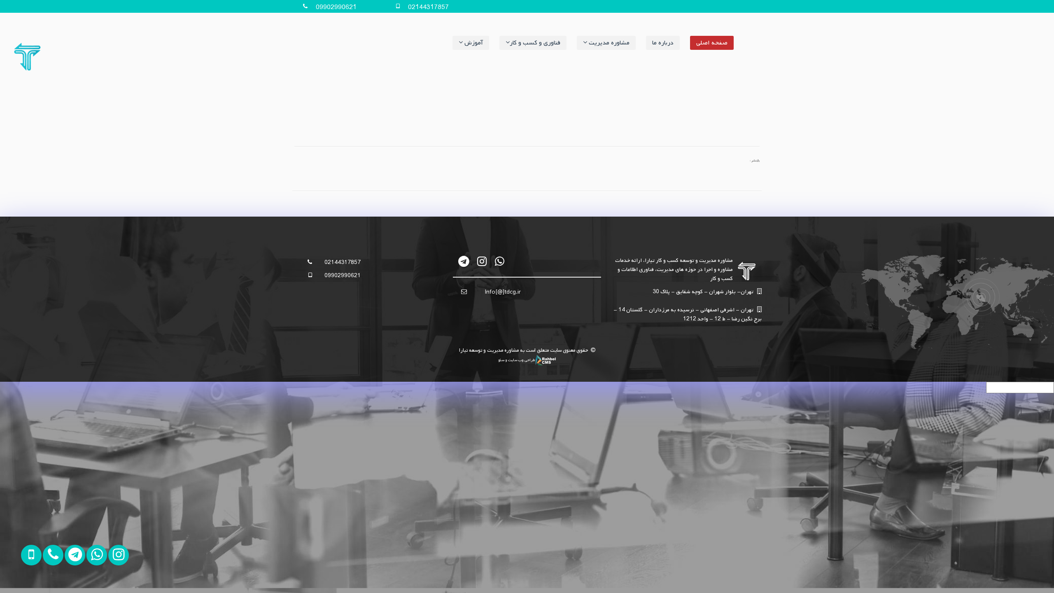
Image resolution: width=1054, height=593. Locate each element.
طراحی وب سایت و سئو (517, 360)
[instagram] (482, 261)
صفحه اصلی (712, 43)
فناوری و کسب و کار (535, 43)
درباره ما (663, 43)
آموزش (473, 43)
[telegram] (464, 261)
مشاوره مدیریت (608, 43)
